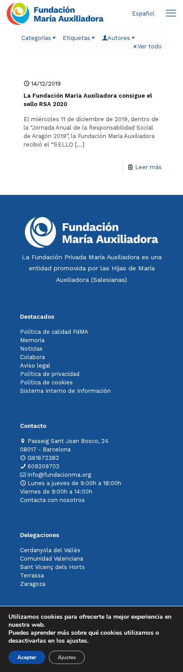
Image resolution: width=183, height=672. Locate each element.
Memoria (32, 340)
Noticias (31, 348)
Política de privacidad (50, 374)
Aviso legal (35, 365)
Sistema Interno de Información (65, 390)
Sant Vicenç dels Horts (52, 567)
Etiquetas (76, 38)
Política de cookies (46, 382)
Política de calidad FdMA (54, 331)
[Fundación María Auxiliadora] (55, 13)
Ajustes (67, 657)
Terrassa (32, 575)
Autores (118, 38)
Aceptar (26, 657)
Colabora (32, 357)
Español (143, 13)
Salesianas (109, 279)
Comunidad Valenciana (51, 558)
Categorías (36, 38)
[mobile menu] (171, 13)
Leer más (148, 167)
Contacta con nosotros (52, 500)
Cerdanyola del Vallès (50, 550)
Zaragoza (32, 584)
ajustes (77, 641)
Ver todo (150, 46)
